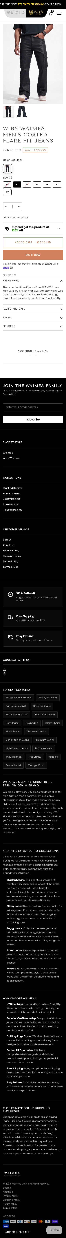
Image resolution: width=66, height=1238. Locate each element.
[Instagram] (4, 672)
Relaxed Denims (12, 509)
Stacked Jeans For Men (19, 697)
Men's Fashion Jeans (17, 739)
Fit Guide (9, 326)
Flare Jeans (12, 723)
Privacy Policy (11, 550)
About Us (8, 545)
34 (27, 183)
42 (7, 191)
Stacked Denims (12, 488)
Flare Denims (10, 504)
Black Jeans (12, 731)
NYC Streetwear (43, 748)
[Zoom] (10, 97)
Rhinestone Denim (45, 714)
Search (7, 539)
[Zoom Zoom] (33, 64)
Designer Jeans (42, 706)
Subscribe (33, 419)
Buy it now (33, 254)
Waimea (8, 452)
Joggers (53, 756)
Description (11, 281)
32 (17, 183)
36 (37, 183)
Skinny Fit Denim (48, 697)
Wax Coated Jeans (16, 714)
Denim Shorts (52, 723)
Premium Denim (45, 739)
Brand (7, 317)
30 (7, 183)
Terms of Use (11, 567)
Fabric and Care (14, 308)
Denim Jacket (13, 765)
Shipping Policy (12, 556)
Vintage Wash (36, 765)
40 (57, 183)
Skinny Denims (11, 493)
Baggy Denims (11, 499)
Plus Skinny (35, 756)
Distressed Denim (36, 731)
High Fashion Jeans (17, 748)
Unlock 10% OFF (17, 1232)
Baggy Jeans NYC (16, 706)
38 (47, 183)
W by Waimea (11, 458)
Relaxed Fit (32, 723)
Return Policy (10, 561)
